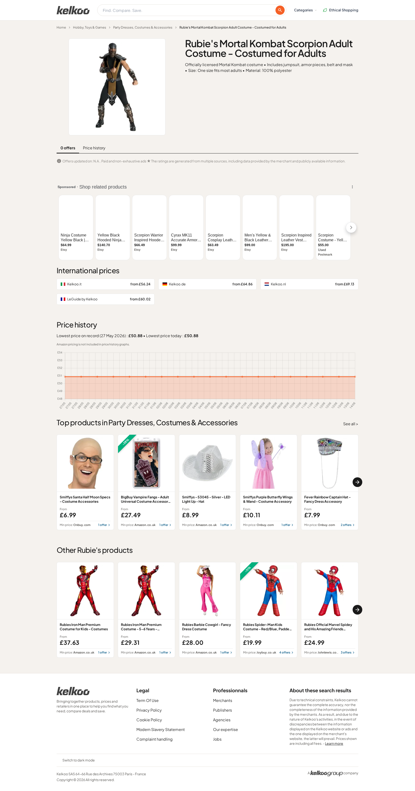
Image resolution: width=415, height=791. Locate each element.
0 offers (67, 147)
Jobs (217, 739)
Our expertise (225, 729)
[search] (280, 10)
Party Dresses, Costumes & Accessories (142, 27)
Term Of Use (147, 700)
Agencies (221, 719)
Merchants (222, 700)
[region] (207, 482)
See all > (350, 423)
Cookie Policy (149, 719)
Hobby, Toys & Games (89, 27)
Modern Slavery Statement (160, 729)
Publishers (222, 710)
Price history (94, 147)
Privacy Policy (149, 710)
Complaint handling (154, 739)
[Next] (357, 482)
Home (61, 27)
